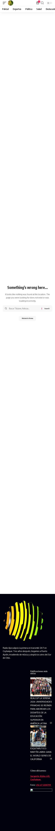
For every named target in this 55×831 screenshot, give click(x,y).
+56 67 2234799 (43, 785)
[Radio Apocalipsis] (11, 3)
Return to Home (27, 318)
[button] (5, 3)
